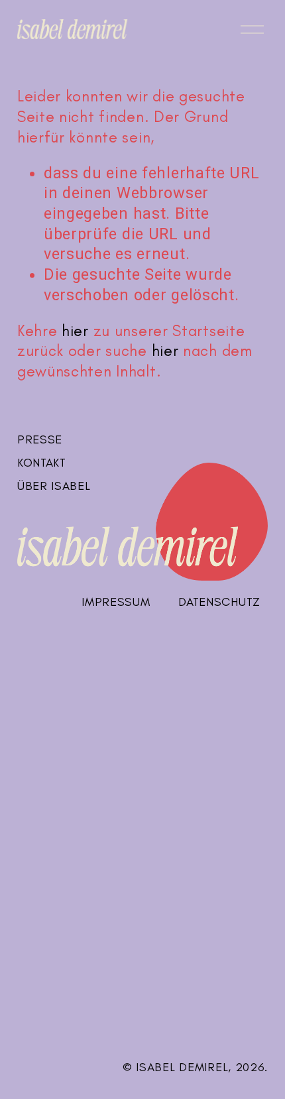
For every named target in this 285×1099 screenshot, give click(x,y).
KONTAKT (41, 462)
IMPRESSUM (116, 602)
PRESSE (39, 439)
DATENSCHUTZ (219, 602)
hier (75, 330)
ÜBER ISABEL (54, 486)
